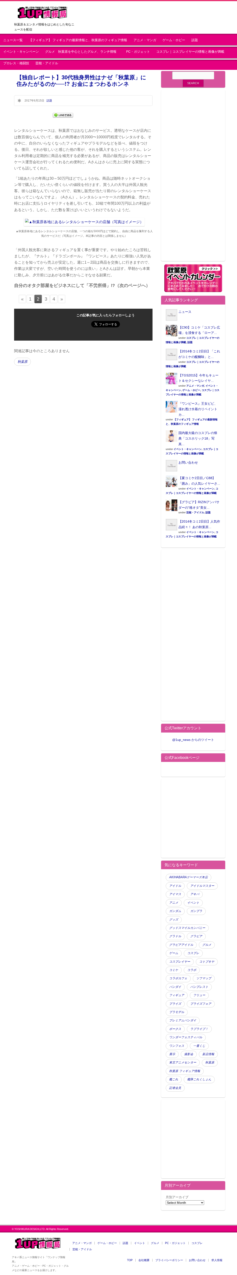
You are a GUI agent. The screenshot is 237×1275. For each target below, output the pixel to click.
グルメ (206, 944)
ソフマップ (203, 978)
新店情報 (208, 1054)
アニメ (173, 902)
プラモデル (176, 1012)
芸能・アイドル (46, 63)
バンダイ (175, 987)
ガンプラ (196, 911)
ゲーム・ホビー (173, 40)
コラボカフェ (178, 978)
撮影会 (188, 1054)
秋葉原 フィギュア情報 (184, 1071)
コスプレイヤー (179, 961)
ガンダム (175, 911)
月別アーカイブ (177, 1197)
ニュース (184, 312)
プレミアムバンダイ (182, 1020)
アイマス (175, 894)
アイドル (175, 885)
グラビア (196, 936)
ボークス (175, 1029)
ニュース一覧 (13, 40)
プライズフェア (200, 1003)
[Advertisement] (193, 178)
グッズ (173, 919)
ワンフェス (176, 1045)
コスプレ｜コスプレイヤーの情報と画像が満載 (190, 51)
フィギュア (176, 995)
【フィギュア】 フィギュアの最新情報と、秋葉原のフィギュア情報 (78, 40)
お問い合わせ (188, 462)
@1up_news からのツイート (193, 740)
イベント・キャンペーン (21, 51)
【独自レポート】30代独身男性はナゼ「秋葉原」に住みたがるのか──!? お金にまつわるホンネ (81, 80)
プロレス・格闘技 (16, 63)
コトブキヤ (206, 961)
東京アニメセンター (182, 1062)
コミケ (173, 970)
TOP (130, 1260)
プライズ (175, 1003)
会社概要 (144, 1260)
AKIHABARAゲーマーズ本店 (188, 877)
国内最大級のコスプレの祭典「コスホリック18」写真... (197, 438)
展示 (172, 1054)
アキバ (194, 894)
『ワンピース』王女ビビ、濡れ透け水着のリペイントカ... (197, 409)
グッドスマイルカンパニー (187, 928)
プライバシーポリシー (169, 1260)
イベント (193, 902)
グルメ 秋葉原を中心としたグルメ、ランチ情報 (82, 51)
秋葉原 (22, 361)
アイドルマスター (202, 885)
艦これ (173, 1079)
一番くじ (199, 1045)
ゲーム (173, 953)
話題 (194, 40)
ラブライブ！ (199, 1029)
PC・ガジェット (138, 51)
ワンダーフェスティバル (185, 1037)
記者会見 (175, 1088)
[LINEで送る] (63, 115)
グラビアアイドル (181, 944)
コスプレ (193, 953)
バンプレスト (199, 987)
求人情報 (216, 1260)
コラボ (191, 970)
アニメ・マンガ (145, 40)
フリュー (199, 995)
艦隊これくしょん (199, 1079)
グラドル (175, 936)
